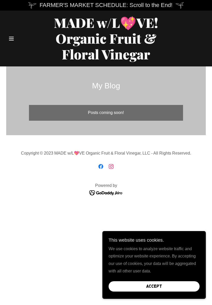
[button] (21, 38)
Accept (154, 286)
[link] (106, 58)
